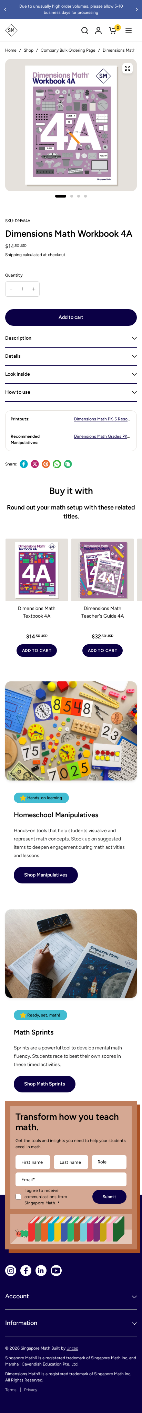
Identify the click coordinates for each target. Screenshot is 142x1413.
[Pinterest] (46, 464)
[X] (35, 464)
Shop (28, 50)
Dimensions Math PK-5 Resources (106, 419)
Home (11, 50)
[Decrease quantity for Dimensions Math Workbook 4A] (11, 289)
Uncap (72, 1348)
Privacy (30, 1389)
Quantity (14, 275)
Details (13, 356)
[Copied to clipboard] (68, 464)
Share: (11, 464)
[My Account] (98, 30)
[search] (85, 30)
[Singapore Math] (11, 30)
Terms (11, 1389)
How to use (17, 392)
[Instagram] (10, 1270)
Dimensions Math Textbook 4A (36, 612)
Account (17, 1296)
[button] (46, 875)
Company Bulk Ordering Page (68, 50)
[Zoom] (127, 68)
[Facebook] (24, 464)
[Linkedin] (41, 1270)
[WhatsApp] (57, 464)
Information (21, 1323)
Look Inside (17, 374)
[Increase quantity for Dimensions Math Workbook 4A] (33, 289)
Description (18, 338)
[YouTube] (56, 1270)
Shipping (13, 254)
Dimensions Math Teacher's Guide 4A (102, 612)
